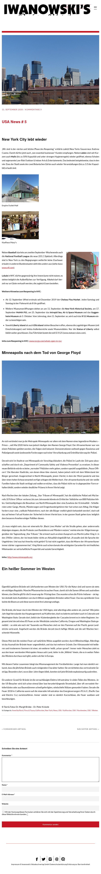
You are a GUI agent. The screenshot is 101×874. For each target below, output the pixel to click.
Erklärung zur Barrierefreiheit (78, 864)
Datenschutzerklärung (58, 864)
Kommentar (7, 755)
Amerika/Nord (17, 710)
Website (5, 804)
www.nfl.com (8, 267)
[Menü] (94, 6)
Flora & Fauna (29, 710)
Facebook (37, 859)
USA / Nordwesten (79, 710)
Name (5, 785)
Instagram (50, 859)
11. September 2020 (12, 109)
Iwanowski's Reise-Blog (47, 9)
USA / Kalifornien (65, 710)
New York (48, 710)
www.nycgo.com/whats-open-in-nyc (45, 341)
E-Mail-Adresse (8, 794)
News (55, 710)
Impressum (15, 864)
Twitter (43, 859)
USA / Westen (92, 710)
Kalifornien (39, 710)
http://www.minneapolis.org (19, 557)
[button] (93, 867)
